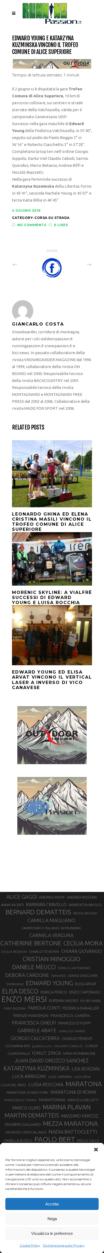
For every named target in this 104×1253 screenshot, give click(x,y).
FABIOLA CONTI (44, 1007)
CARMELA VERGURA (51, 935)
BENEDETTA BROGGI (85, 905)
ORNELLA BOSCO (17, 1140)
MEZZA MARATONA (70, 1123)
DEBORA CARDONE (27, 975)
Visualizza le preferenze (52, 1233)
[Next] (77, 264)
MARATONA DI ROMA (73, 1092)
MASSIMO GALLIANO (23, 1124)
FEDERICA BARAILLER (81, 1008)
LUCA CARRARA (60, 1076)
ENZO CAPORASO (85, 992)
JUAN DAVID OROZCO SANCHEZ (51, 1060)
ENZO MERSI (24, 999)
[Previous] (26, 264)
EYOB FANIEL (91, 1001)
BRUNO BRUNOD (85, 913)
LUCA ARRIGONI (29, 1076)
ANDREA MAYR (52, 897)
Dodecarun (15, 984)
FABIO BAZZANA (15, 1008)
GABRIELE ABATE (37, 1030)
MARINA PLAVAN (67, 1107)
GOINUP (91, 1046)
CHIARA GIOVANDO (81, 951)
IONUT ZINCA (46, 1052)
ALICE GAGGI (21, 897)
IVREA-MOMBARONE (79, 1053)
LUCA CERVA (82, 1076)
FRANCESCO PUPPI (74, 1023)
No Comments (31, 225)
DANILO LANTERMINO (74, 968)
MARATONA (84, 1083)
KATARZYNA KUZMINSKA (36, 1068)
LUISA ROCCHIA (46, 1084)
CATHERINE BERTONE (30, 942)
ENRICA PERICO (54, 992)
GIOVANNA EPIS (17, 1046)
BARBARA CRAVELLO (46, 904)
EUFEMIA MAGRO (63, 1000)
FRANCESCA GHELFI (34, 1023)
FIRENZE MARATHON (30, 1016)
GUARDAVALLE (18, 1053)
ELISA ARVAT (86, 983)
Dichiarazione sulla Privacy (64, 1245)
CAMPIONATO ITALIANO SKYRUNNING (51, 928)
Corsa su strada (52, 218)
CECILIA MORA (82, 943)
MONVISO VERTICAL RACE (26, 1132)
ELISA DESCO (20, 991)
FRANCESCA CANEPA (70, 1015)
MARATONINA (52, 1099)
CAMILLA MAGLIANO (51, 920)
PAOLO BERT (54, 1139)
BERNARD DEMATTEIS (38, 911)
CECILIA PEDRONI (14, 951)
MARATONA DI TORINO (20, 1100)
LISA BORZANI (85, 1068)
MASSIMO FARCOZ (79, 1115)
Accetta (52, 1204)
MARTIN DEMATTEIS (32, 1115)
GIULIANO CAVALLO (68, 1046)
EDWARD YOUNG (49, 982)
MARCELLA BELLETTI (82, 1100)
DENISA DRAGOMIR (83, 975)
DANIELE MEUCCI (34, 967)
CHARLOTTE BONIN (44, 951)
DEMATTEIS (58, 975)
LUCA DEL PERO (13, 1085)
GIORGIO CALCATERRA (35, 1038)
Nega (52, 1218)
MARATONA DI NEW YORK (27, 1092)
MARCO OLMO (26, 1107)
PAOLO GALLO (88, 1140)
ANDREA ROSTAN (82, 897)
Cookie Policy (30, 1245)
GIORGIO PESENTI (77, 1038)
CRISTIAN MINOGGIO (51, 958)
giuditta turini (42, 1046)
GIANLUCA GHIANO (72, 1031)
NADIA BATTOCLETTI (73, 1132)
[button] (96, 1149)
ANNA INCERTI (12, 905)
